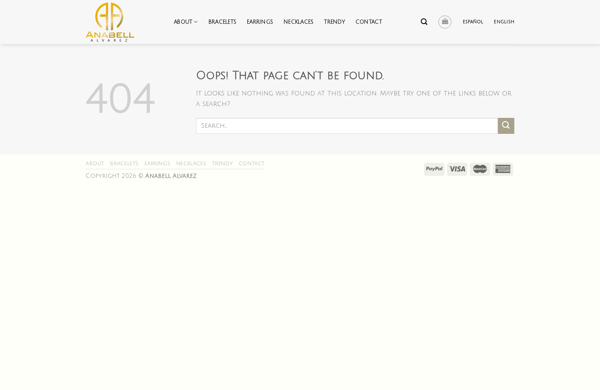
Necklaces (298, 22)
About (183, 22)
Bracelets (222, 22)
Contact (369, 22)
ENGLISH (504, 22)
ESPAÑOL (473, 22)
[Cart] (444, 22)
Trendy (334, 22)
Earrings (260, 22)
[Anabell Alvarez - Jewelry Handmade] (124, 22)
